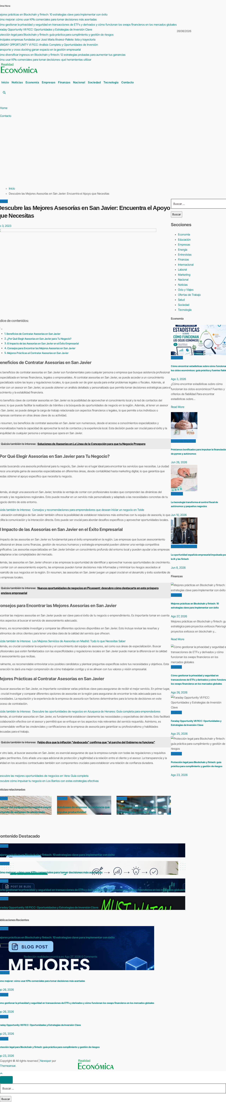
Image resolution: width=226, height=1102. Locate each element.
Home (3, 108)
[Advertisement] (109, 156)
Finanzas (64, 82)
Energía (182, 249)
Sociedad (94, 82)
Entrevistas (185, 254)
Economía (32, 82)
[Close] (6, 1079)
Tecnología (110, 82)
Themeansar (7, 1065)
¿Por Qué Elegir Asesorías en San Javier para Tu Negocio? (39, 338)
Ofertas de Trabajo (189, 294)
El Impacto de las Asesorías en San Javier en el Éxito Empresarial (43, 343)
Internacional (186, 264)
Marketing (184, 274)
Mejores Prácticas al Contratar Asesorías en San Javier (38, 352)
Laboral (182, 269)
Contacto (127, 82)
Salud (181, 299)
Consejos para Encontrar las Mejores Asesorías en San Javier (41, 348)
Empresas (48, 82)
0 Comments (89, 956)
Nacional (79, 82)
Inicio (5, 82)
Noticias (17, 82)
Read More (177, 407)
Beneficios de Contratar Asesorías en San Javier (33, 333)
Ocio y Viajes (186, 289)
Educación (184, 239)
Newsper (45, 1061)
